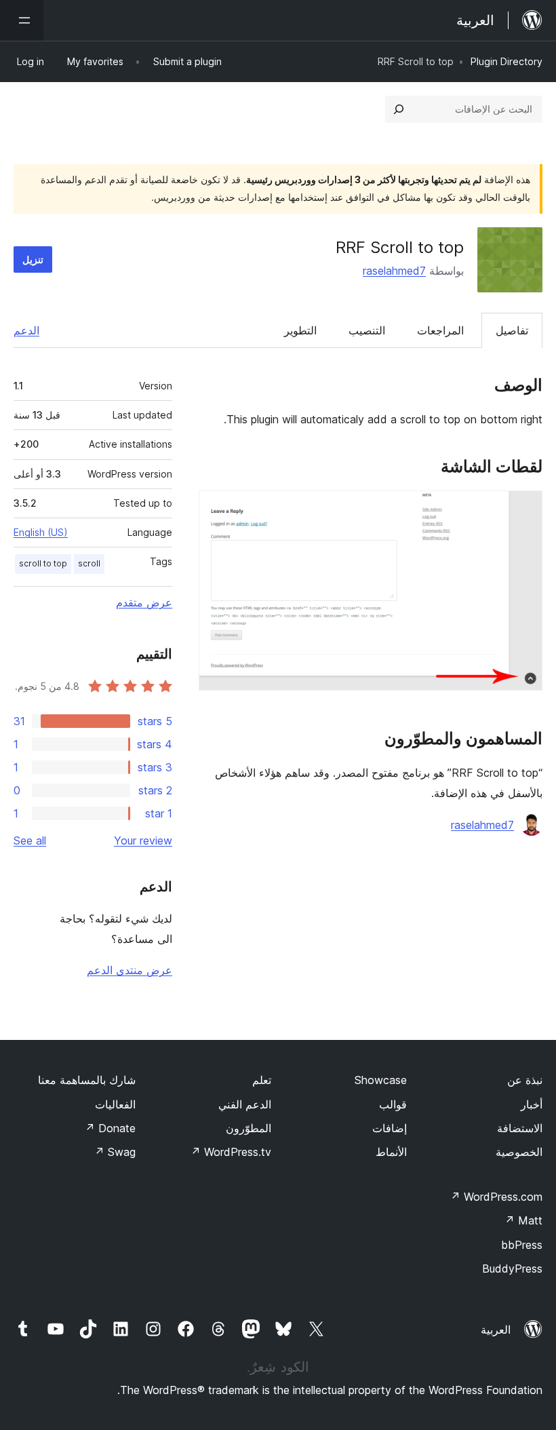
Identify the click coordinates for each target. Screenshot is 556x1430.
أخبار (531, 1104)
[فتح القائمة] (21, 20)
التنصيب (367, 330)
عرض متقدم (144, 602)
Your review (143, 840)
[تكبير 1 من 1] (524, 509)
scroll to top (43, 563)
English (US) (41, 532)
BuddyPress (512, 1268)
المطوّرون (248, 1128)
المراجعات (440, 330)
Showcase (381, 1080)
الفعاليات (115, 1104)
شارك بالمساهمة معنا (87, 1080)
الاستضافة (519, 1128)
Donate (110, 1128)
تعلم (261, 1080)
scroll (89, 563)
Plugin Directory (506, 61)
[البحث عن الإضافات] (398, 109)
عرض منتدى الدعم (129, 970)
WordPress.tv (231, 1152)
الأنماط (391, 1152)
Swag (115, 1152)
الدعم (26, 330)
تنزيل (32, 259)
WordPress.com (496, 1196)
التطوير (300, 330)
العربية (496, 1329)
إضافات (389, 1128)
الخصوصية (519, 1152)
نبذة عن (524, 1080)
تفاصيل (512, 330)
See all (30, 840)
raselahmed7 (394, 270)
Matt (523, 1220)
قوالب (393, 1104)
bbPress (521, 1245)
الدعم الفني (244, 1104)
